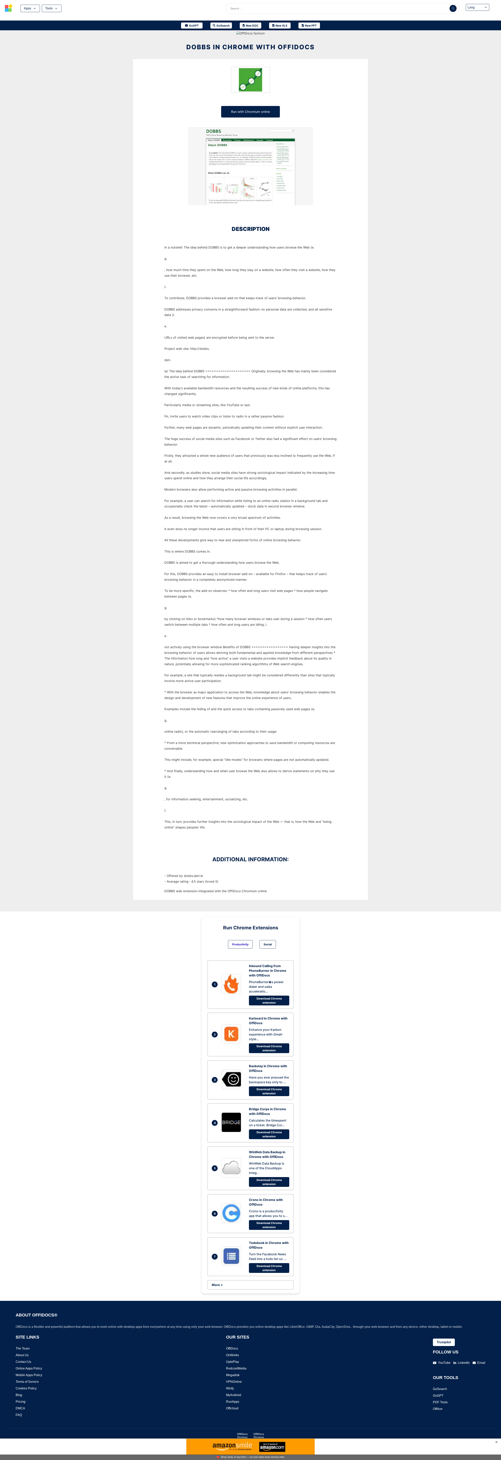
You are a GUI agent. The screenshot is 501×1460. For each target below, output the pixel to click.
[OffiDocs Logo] (9, 8)
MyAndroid (233, 1395)
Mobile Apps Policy (29, 1375)
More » (217, 1285)
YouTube (444, 1362)
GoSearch (440, 1389)
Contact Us (23, 1361)
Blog (19, 1395)
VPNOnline (234, 1381)
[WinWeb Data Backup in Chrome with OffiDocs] (232, 1176)
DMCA (20, 1408)
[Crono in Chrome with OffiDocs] (232, 1222)
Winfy (230, 1388)
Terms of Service (27, 1381)
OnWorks (232, 1355)
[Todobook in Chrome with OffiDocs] (232, 1265)
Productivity (240, 944)
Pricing (20, 1401)
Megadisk (233, 1375)
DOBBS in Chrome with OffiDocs (250, 47)
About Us (22, 1355)
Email (481, 1362)
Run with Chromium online (250, 112)
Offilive (437, 1409)
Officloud (232, 1408)
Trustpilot (444, 1342)
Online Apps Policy (29, 1368)
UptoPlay (232, 1361)
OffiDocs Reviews (242, 1435)
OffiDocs (232, 1348)
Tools (49, 8)
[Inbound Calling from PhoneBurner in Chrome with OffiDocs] (232, 992)
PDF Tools (440, 1402)
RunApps (232, 1401)
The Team (23, 1348)
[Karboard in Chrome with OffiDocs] (232, 1043)
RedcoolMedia (236, 1368)
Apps (27, 8)
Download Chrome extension (269, 1000)
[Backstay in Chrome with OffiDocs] (232, 1088)
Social (268, 944)
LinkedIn (464, 1362)
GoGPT (438, 1395)
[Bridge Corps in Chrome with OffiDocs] (232, 1131)
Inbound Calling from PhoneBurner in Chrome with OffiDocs (267, 970)
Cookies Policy (26, 1388)
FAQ (19, 1415)
